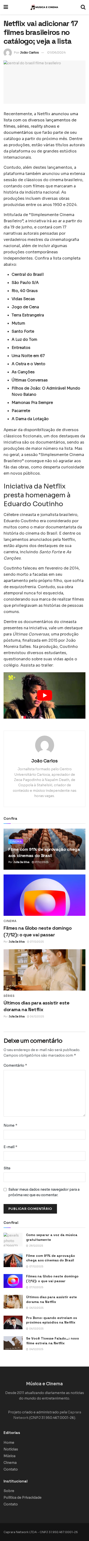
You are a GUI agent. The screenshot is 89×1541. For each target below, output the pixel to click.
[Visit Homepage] (44, 7)
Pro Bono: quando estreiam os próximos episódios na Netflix (51, 1320)
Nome (11, 1125)
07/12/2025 (41, 862)
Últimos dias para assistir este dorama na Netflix (51, 1299)
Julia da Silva (21, 862)
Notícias (11, 1449)
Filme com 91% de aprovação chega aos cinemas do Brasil (50, 1258)
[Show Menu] (6, 7)
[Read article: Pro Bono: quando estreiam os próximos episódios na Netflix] (13, 1322)
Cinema (16, 841)
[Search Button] (83, 7)
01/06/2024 (56, 52)
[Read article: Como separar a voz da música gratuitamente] (13, 1239)
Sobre (9, 1491)
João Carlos (29, 52)
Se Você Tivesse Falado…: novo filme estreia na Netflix (52, 1340)
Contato (11, 1469)
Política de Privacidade (23, 1497)
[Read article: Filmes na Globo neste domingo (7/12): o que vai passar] (44, 895)
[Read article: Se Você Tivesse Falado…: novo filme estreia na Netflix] (13, 1343)
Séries (9, 995)
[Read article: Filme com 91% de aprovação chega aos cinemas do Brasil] (13, 1260)
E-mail (11, 1147)
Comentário (15, 1065)
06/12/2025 (36, 1016)
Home (9, 1442)
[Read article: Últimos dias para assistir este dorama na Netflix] (44, 970)
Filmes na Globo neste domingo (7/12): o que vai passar (52, 1278)
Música (9, 1456)
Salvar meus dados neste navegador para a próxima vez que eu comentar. (44, 1192)
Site (7, 1168)
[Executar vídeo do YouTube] (44, 695)
